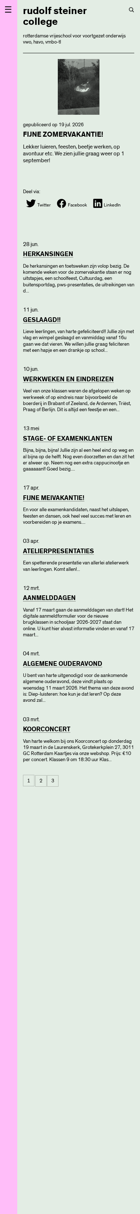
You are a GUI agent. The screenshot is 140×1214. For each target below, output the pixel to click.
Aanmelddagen (49, 598)
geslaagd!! (42, 320)
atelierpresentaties (58, 551)
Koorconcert (46, 729)
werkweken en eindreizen (68, 379)
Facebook (77, 205)
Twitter (43, 205)
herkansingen (48, 254)
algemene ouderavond (62, 664)
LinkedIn (112, 205)
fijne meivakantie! (53, 498)
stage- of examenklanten (67, 439)
